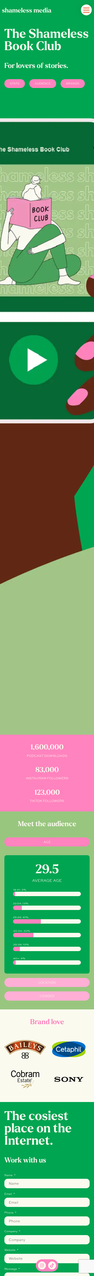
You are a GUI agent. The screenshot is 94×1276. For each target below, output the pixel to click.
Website (10, 1250)
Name (8, 1175)
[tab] (47, 841)
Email (8, 1194)
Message (11, 1269)
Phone (9, 1212)
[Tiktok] (52, 1265)
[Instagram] (42, 1265)
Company (11, 1231)
